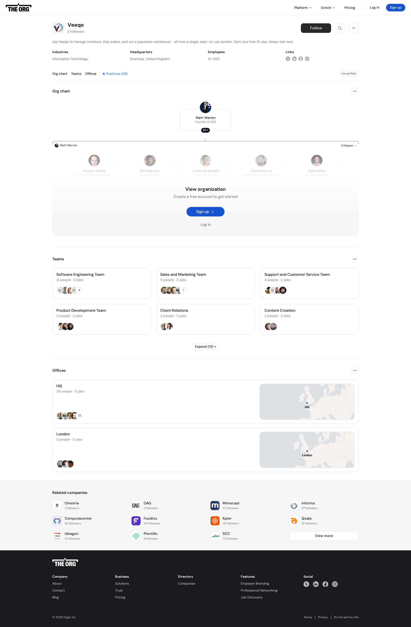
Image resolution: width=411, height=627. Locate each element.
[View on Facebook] (300, 58)
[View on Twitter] (288, 58)
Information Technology (70, 59)
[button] (205, 120)
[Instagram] (335, 584)
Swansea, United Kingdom (150, 59)
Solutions (122, 583)
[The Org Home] (18, 7)
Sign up (395, 7)
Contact (58, 590)
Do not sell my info (346, 617)
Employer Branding (255, 583)
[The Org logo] (65, 562)
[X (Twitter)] (306, 584)
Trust (119, 590)
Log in (374, 7)
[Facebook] (325, 584)
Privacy (323, 617)
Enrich (326, 7)
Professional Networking (259, 590)
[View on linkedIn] (294, 58)
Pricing (120, 597)
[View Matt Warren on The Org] (205, 107)
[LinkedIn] (316, 584)
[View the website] (307, 58)
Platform (301, 7)
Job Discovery (252, 597)
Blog (55, 597)
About (57, 583)
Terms (308, 617)
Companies (186, 583)
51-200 (214, 59)
